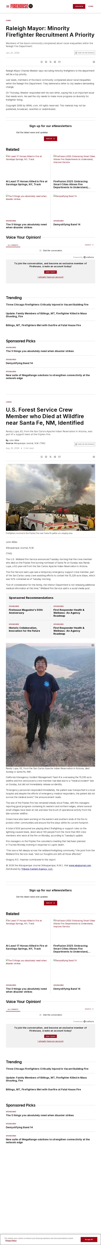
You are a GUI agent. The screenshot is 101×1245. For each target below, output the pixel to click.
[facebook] (41, 62)
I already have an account (50, 277)
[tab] (13, 245)
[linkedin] (46, 62)
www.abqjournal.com (80, 865)
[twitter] (50, 62)
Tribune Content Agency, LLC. (37, 869)
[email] (59, 62)
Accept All (89, 1239)
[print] (94, 62)
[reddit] (55, 62)
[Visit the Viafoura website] (88, 257)
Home (8, 20)
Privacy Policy (11, 1241)
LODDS (9, 402)
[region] (50, 251)
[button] (8, 6)
